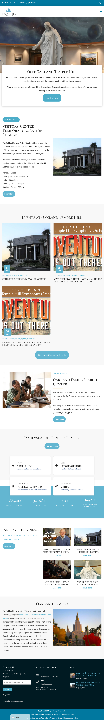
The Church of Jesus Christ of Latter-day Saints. (64, 718)
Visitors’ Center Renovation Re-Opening (24, 279)
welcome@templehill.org (51, 676)
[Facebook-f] (95, 3)
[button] (101, 11)
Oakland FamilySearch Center (75, 381)
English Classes (8, 695)
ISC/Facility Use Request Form (13, 701)
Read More (57, 555)
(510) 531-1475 (32, 3)
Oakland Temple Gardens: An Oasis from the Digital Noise (57, 552)
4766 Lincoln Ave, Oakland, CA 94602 (14, 3)
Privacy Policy (62, 711)
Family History (60, 373)
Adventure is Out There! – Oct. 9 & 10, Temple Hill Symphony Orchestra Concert (78, 280)
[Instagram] (100, 3)
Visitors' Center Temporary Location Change (23, 130)
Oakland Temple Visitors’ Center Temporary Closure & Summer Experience (88, 686)
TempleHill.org (30, 718)
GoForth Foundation (52, 714)
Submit (7, 689)
